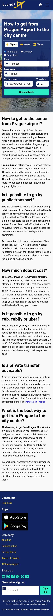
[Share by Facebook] (13, 578)
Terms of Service (10, 558)
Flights (13, 44)
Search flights (26, 92)
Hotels (27, 44)
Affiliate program (10, 564)
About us (6, 540)
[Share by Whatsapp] (8, 578)
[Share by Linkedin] (27, 578)
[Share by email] (3, 578)
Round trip (11, 51)
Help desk (7, 503)
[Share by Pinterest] (22, 578)
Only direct (12, 55)
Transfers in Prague (35, 401)
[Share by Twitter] (17, 578)
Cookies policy (9, 546)
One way (27, 51)
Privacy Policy (9, 552)
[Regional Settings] (41, 5)
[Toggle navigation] (47, 5)
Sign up (45, 590)
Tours (40, 44)
